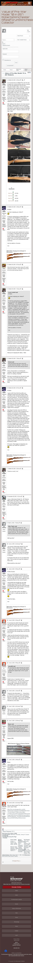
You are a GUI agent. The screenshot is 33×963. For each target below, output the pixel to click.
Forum (11, 69)
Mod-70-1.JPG (11, 193)
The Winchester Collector (16, 899)
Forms (16, 926)
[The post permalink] (20, 80)
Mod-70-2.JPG (11, 195)
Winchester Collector (20, 961)
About (16, 895)
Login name (5, 48)
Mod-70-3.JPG (11, 200)
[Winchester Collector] (16, 3)
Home (4, 69)
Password (5, 54)
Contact (16, 930)
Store (16, 913)
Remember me (7, 60)
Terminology (16, 921)
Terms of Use (16, 940)
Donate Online (16, 887)
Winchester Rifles (18, 70)
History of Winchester (16, 908)
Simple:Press (16, 860)
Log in (16, 935)
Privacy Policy (16, 939)
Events (16, 904)
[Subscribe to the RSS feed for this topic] (30, 72)
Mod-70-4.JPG (11, 198)
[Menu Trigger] (29, 3)
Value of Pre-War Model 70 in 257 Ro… (26, 70)
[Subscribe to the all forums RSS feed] (3, 829)
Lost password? (10, 65)
